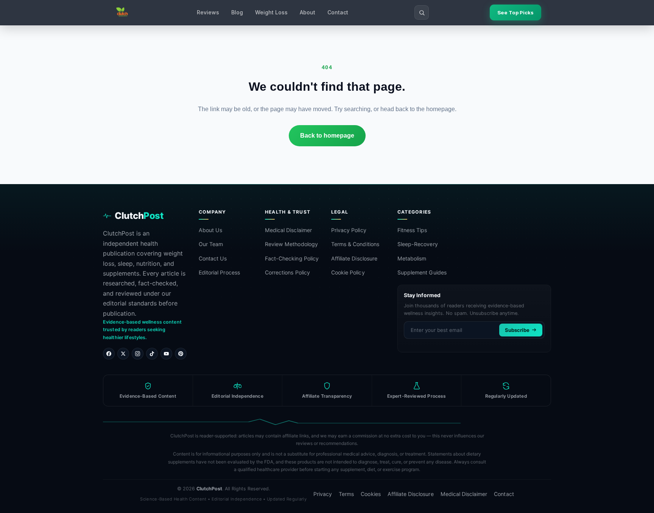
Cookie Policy (348, 272)
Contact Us (213, 258)
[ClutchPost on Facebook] (109, 354)
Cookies (370, 494)
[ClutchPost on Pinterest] (181, 354)
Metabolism (411, 258)
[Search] (421, 12)
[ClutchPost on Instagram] (137, 354)
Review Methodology (291, 244)
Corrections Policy (287, 272)
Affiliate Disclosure (354, 258)
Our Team (211, 244)
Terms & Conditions (355, 244)
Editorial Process (219, 272)
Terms (346, 494)
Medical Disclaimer (288, 230)
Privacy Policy (348, 230)
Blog (237, 12)
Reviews (208, 12)
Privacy (322, 494)
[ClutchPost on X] (123, 354)
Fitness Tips (412, 230)
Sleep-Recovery (417, 244)
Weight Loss (271, 12)
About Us (210, 230)
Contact (337, 12)
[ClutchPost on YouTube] (166, 354)
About (307, 12)
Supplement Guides (422, 272)
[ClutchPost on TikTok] (152, 354)
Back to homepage (327, 135)
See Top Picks (515, 12)
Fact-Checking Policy (292, 258)
